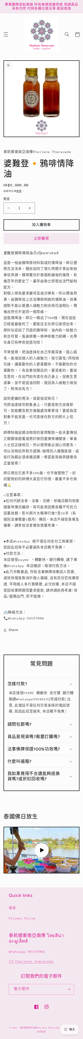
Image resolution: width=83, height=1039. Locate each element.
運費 (18, 191)
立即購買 (41, 238)
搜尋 (12, 908)
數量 (7, 199)
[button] (6, 34)
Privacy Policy (22, 918)
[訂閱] (69, 989)
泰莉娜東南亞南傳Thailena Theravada (40, 1028)
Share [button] (13, 630)
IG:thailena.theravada (31, 961)
